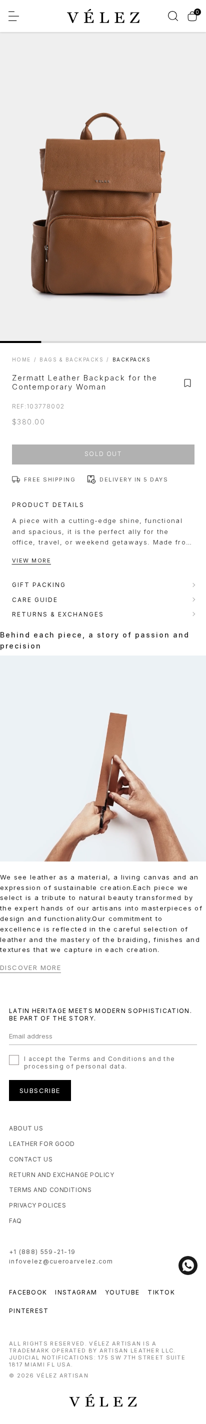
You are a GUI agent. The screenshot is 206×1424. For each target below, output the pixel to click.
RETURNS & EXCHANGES (58, 614)
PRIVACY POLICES (37, 1205)
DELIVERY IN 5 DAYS (134, 479)
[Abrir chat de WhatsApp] (188, 1266)
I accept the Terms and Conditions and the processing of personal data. (99, 1062)
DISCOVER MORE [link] (30, 968)
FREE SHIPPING (50, 479)
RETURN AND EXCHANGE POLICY (61, 1174)
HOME (21, 359)
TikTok (161, 1292)
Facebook (28, 1292)
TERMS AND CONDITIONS (50, 1190)
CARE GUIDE (35, 600)
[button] (187, 383)
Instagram (76, 1292)
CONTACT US (31, 1159)
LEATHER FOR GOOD (42, 1144)
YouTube (122, 1292)
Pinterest (29, 1310)
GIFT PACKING (39, 584)
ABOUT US (26, 1128)
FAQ (15, 1220)
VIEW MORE (32, 560)
